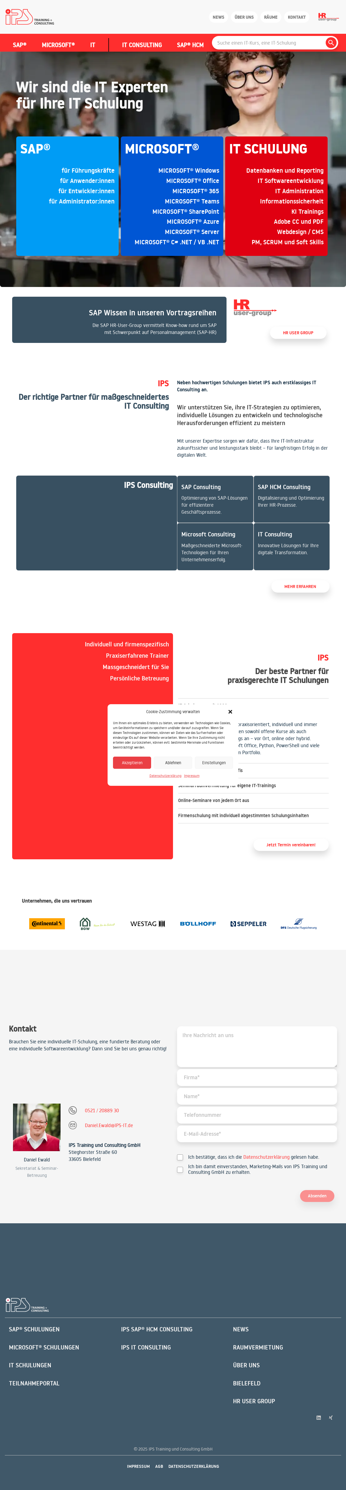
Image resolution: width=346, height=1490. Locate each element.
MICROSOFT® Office (192, 180)
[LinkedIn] (319, 1418)
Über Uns (246, 1365)
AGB (159, 1466)
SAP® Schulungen (34, 1329)
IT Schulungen (30, 1365)
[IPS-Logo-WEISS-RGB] (27, 1305)
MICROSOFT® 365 (195, 191)
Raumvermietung (258, 1347)
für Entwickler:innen (86, 191)
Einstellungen (214, 762)
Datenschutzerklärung (165, 776)
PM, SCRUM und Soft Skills (288, 242)
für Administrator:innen (82, 201)
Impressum (191, 776)
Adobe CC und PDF (299, 221)
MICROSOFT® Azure (193, 221)
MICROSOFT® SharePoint (185, 211)
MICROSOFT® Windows (188, 170)
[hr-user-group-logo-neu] (255, 307)
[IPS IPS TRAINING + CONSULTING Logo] (29, 17)
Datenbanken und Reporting (285, 170)
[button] (230, 711)
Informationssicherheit (292, 201)
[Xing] (331, 1418)
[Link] (119, 320)
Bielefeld (247, 1383)
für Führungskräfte (88, 170)
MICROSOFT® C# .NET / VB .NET (177, 242)
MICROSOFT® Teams (192, 201)
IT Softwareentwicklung (291, 180)
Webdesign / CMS (300, 232)
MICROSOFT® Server (192, 232)
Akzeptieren (132, 762)
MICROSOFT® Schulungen (44, 1347)
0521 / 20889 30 (102, 1110)
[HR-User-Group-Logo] (328, 17)
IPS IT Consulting (146, 1347)
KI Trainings (307, 211)
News (241, 1329)
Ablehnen (173, 762)
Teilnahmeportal (34, 1383)
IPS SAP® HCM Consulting (156, 1329)
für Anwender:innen (87, 180)
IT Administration (299, 191)
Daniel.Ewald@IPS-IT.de (109, 1125)
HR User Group (254, 1401)
